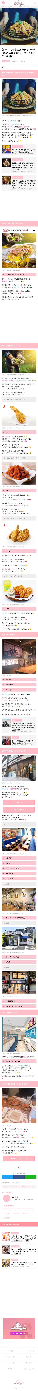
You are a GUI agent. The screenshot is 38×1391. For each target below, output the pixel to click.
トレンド (17, 1210)
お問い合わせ (27, 1369)
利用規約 (9, 1369)
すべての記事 (9, 1351)
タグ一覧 (28, 1357)
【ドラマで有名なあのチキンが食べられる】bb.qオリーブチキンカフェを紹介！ (27, 6)
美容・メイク (17, 720)
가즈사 (30, 189)
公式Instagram (19, 809)
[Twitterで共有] (33, 61)
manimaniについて (28, 1351)
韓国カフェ (15, 1233)
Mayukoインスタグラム (19, 1158)
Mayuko (23, 61)
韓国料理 (7, 1217)
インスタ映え (8, 1210)
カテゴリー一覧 (9, 1357)
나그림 (30, 171)
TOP (3, 6)
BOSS (27, 1241)
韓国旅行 (14, 1259)
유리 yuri (28, 1254)
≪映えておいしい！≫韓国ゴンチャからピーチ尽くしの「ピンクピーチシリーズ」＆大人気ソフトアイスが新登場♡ (23, 1238)
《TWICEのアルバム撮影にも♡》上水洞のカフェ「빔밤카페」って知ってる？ (23, 1263)
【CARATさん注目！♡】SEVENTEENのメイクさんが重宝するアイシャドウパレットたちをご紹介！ (23, 1251)
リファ (30, 745)
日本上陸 (7, 1213)
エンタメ (15, 738)
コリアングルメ (11, 7)
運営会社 (27, 1363)
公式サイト (18, 802)
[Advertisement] (17, 205)
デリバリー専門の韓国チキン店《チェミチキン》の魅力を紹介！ (23, 151)
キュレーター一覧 (9, 1363)
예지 (30, 731)
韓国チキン (16, 1213)
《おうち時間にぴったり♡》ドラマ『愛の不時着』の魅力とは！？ (23, 742)
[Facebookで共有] (35, 61)
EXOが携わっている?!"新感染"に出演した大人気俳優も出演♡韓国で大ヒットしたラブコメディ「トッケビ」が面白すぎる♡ (24, 726)
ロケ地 (24, 1210)
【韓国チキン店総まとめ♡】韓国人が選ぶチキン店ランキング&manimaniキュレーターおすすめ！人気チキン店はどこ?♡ (24, 184)
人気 (31, 1210)
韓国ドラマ (24, 1213)
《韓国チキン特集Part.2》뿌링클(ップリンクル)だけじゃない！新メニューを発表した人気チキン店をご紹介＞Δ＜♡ (23, 166)
